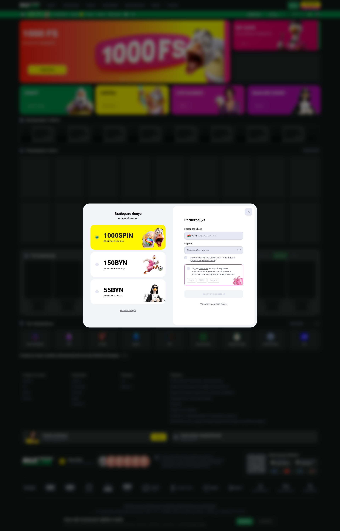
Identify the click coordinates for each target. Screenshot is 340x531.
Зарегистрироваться (214, 294)
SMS (191, 280)
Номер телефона (193, 229)
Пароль (188, 243)
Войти (224, 304)
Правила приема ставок (203, 260)
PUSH (202, 280)
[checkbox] (185, 257)
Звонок (213, 280)
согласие (203, 268)
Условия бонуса (128, 310)
